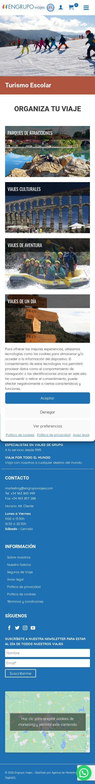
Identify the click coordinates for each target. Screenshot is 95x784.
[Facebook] (9, 627)
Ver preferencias (47, 425)
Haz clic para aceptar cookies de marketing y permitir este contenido (47, 721)
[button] (83, 772)
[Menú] (86, 7)
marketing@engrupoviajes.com (29, 488)
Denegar (47, 411)
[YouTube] (32, 627)
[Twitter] (17, 627)
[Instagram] (25, 627)
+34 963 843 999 (23, 493)
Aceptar (47, 397)
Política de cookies (20, 435)
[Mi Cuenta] (60, 7)
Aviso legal (81, 435)
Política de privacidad (53, 435)
